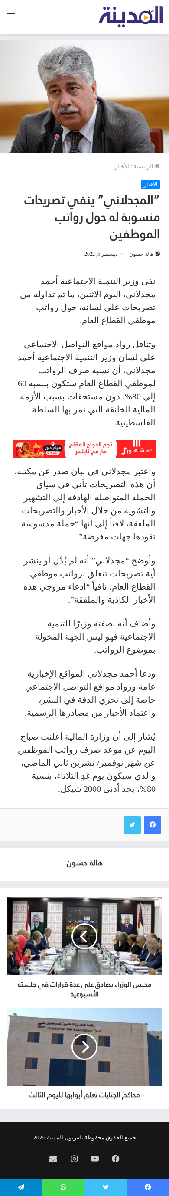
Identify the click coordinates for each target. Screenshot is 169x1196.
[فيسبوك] (152, 825)
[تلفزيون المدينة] (131, 16)
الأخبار (122, 166)
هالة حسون (141, 254)
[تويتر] (132, 825)
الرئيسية (144, 166)
